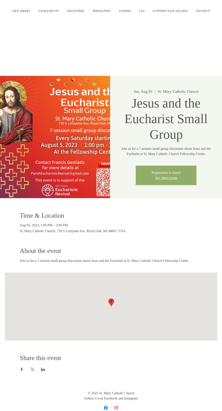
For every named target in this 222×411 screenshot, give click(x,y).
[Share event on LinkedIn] (43, 369)
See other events (166, 178)
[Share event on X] (32, 369)
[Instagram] (116, 408)
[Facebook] (105, 408)
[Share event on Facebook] (22, 369)
